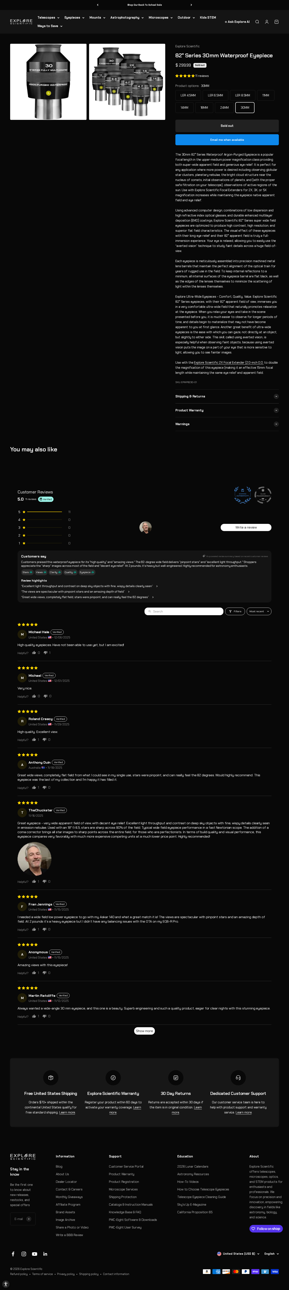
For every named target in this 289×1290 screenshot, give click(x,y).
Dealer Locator (66, 1182)
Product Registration (124, 1182)
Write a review (246, 527)
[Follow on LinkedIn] (45, 1254)
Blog (59, 1166)
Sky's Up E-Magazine (191, 1204)
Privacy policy (66, 1274)
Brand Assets (65, 1212)
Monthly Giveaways (69, 1197)
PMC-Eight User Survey (125, 1227)
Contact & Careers (69, 1189)
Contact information (116, 1274)
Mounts (95, 17)
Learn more (67, 1112)
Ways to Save (47, 26)
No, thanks (236, 1271)
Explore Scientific (187, 46)
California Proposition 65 (194, 1212)
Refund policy (19, 1274)
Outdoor (184, 17)
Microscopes (158, 17)
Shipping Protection (123, 1197)
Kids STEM (208, 17)
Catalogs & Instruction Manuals (131, 1204)
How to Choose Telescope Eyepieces (203, 1189)
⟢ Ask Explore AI (237, 22)
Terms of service (42, 1274)
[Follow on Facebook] (13, 1254)
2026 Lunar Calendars (192, 1166)
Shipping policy (89, 1274)
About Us (62, 1174)
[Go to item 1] (145, 527)
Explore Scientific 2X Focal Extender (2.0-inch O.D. (228, 362)
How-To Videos (188, 1182)
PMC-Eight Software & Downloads (133, 1220)
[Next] (191, 5)
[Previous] (97, 5)
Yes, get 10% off (236, 1264)
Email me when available (227, 140)
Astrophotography (124, 17)
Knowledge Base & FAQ (125, 1212)
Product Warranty (122, 1174)
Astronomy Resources (193, 1174)
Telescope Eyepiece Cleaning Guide (201, 1197)
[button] (185, 76)
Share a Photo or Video (72, 1227)
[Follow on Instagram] (24, 1254)
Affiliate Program (68, 1204)
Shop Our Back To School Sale (144, 4)
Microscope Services (123, 1189)
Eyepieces (72, 17)
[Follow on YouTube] (34, 1254)
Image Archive (65, 1220)
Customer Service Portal (126, 1166)
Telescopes (46, 17)
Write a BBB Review (69, 1235)
